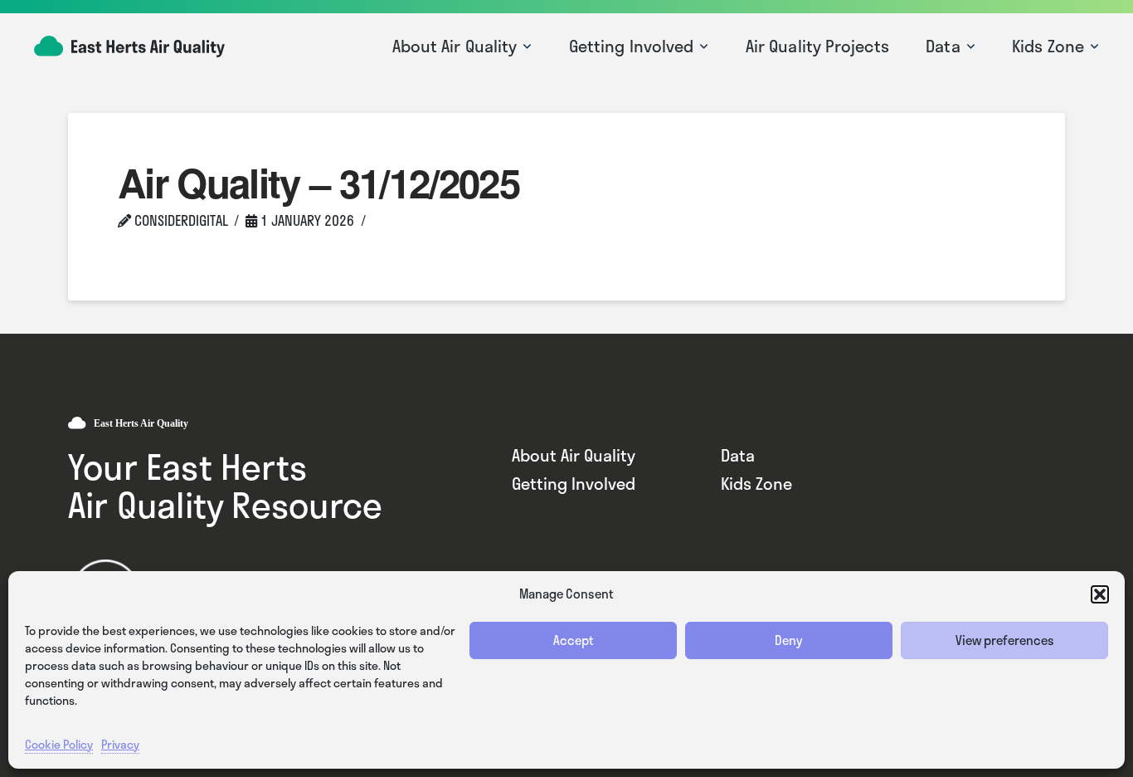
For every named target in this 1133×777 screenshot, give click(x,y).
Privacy (120, 744)
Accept (573, 640)
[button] (1100, 594)
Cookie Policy (59, 744)
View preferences (1005, 640)
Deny (789, 640)
